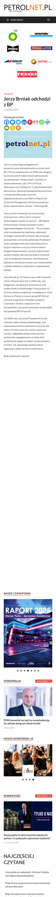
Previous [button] (7, 632)
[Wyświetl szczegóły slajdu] (28, 633)
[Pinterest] (30, 122)
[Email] (6, 127)
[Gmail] (35, 122)
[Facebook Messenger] (12, 122)
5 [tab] (31, 670)
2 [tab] (21, 670)
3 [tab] (24, 670)
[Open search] (48, 20)
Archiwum (8, 94)
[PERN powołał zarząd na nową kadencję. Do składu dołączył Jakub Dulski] (28, 701)
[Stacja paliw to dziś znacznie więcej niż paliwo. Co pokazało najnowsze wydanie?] (28, 815)
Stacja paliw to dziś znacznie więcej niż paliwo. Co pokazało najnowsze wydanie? (27, 836)
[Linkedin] (24, 122)
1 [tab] (18, 670)
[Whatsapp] (41, 122)
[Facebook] (6, 122)
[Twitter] (18, 122)
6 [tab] (35, 670)
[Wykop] (47, 122)
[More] (18, 127)
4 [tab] (28, 670)
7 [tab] (38, 670)
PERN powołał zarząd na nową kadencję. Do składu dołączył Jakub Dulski (27, 722)
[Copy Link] (12, 127)
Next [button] (48, 632)
